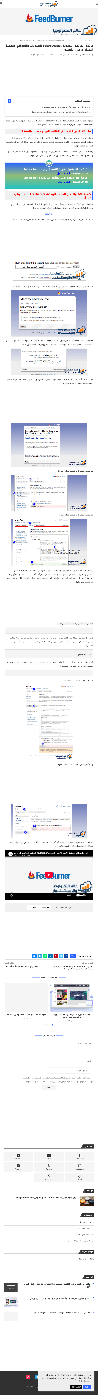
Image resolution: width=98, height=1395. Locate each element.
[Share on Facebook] (66, 956)
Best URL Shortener (86, 1256)
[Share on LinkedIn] (50, 956)
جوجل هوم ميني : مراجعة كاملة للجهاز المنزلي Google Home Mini (47, 1195)
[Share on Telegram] (40, 956)
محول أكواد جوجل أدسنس (85, 1232)
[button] (8, 1003)
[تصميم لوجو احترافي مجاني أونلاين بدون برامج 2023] (26, 997)
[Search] (1, 3)
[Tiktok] (28, 1374)
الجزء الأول (63, 173)
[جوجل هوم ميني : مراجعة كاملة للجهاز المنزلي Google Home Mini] (87, 1199)
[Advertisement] (49, 76)
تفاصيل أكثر (76, 1387)
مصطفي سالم (81, 54)
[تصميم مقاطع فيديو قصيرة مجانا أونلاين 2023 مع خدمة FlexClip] (71, 997)
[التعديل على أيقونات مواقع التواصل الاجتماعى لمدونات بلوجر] (11, 1314)
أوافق (87, 1387)
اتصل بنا (30, 1384)
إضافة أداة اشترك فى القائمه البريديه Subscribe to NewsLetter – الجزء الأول (57, 1283)
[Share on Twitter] (61, 956)
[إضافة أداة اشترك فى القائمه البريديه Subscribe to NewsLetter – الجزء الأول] (11, 1285)
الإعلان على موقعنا (87, 1220)
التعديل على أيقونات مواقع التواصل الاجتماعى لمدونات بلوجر (62, 1310)
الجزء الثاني (63, 181)
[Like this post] (72, 956)
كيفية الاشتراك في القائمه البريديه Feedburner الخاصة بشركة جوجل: (59, 112)
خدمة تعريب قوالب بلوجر (85, 1226)
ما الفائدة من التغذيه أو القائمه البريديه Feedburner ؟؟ (65, 107)
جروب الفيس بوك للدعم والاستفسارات (80, 1238)
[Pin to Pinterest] (56, 956)
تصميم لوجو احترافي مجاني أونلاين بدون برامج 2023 (26, 1014)
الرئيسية (90, 40)
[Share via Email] (34, 956)
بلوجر (80, 40)
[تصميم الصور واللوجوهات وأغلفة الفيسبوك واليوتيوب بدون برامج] (11, 1299)
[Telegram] (37, 1374)
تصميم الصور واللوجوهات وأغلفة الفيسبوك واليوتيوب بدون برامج (60, 1296)
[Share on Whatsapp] (45, 956)
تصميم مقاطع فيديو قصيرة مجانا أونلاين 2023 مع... (72, 1014)
